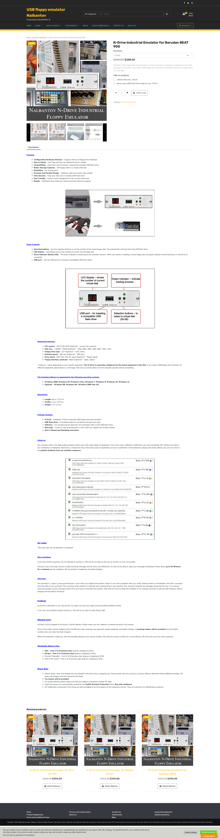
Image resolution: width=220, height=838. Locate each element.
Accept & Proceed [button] (208, 832)
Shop (29, 812)
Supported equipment (163, 812)
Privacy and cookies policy (80, 812)
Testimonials (117, 815)
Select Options (53, 786)
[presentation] (29, 79)
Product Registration (35, 815)
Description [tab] (33, 147)
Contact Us (116, 812)
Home (29, 38)
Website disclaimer (162, 815)
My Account (184, 25)
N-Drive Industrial (39, 38)
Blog (113, 817)
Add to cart (141, 93)
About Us (73, 815)
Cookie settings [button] (191, 832)
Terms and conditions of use (38, 817)
